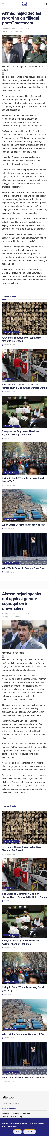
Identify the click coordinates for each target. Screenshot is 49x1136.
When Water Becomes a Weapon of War (23, 524)
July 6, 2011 (26, 28)
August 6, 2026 (8, 528)
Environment (10, 519)
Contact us (26, 1113)
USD (17, 1131)
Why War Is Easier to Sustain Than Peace (24, 568)
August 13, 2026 (9, 485)
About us (15, 1113)
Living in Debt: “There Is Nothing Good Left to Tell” (23, 479)
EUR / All (29, 1131)
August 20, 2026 (9, 391)
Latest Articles (11, 332)
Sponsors (5, 1113)
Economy (8, 379)
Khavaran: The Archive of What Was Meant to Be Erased (21, 339)
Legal (21, 1116)
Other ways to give (9, 1116)
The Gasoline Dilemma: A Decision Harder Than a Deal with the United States (24, 386)
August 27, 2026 (9, 345)
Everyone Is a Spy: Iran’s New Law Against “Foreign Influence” (20, 432)
